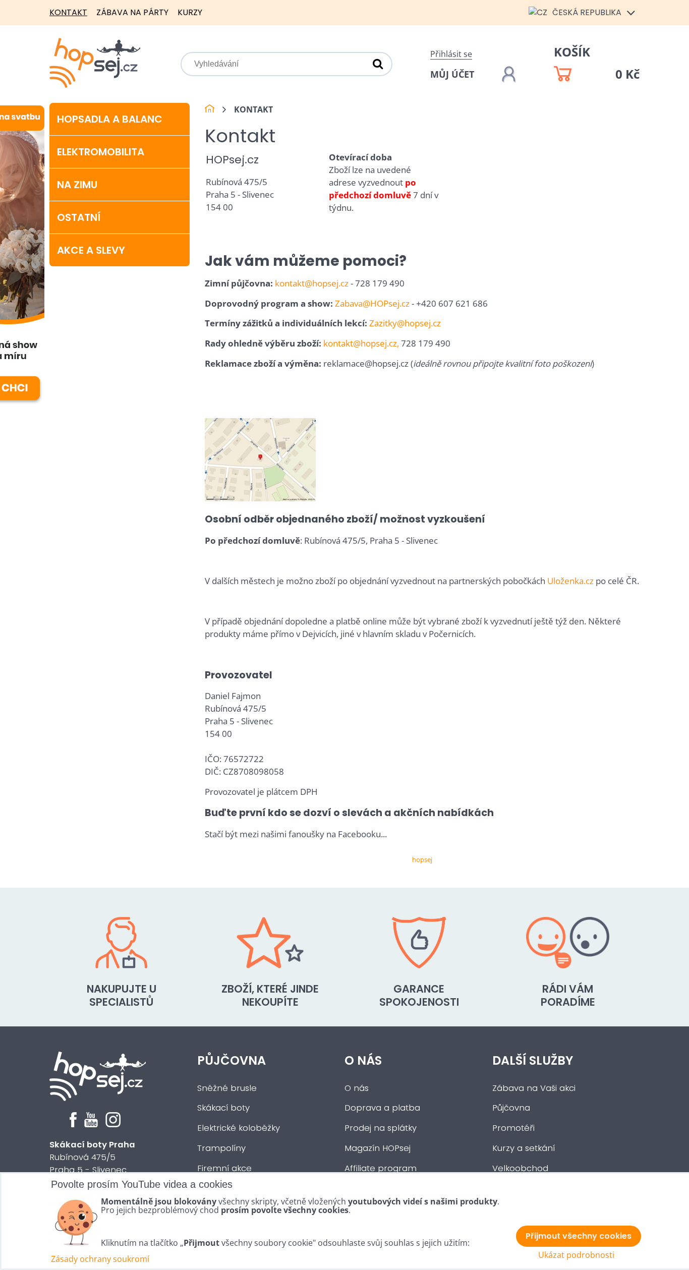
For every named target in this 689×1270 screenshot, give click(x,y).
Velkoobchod (520, 1168)
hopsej (422, 859)
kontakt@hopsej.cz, (361, 343)
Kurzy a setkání (523, 1148)
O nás (363, 1060)
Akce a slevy (91, 250)
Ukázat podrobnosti (576, 1255)
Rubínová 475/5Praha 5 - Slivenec (92, 1157)
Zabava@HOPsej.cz (372, 303)
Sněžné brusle (227, 1088)
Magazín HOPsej (377, 1148)
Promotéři (513, 1128)
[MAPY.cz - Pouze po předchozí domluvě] (260, 498)
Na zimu (77, 185)
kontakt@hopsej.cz (312, 283)
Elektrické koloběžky (238, 1128)
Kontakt (68, 12)
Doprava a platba (382, 1108)
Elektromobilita (100, 152)
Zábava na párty (132, 12)
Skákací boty (223, 1108)
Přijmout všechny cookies (578, 1236)
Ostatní (78, 217)
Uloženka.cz (570, 581)
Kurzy (190, 12)
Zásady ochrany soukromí (100, 1258)
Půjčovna (231, 1060)
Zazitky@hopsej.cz (405, 323)
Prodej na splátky (380, 1128)
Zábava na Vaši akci (534, 1088)
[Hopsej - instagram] (113, 1124)
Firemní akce (224, 1168)
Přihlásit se (451, 54)
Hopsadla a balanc (109, 119)
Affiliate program (380, 1168)
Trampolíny (221, 1148)
